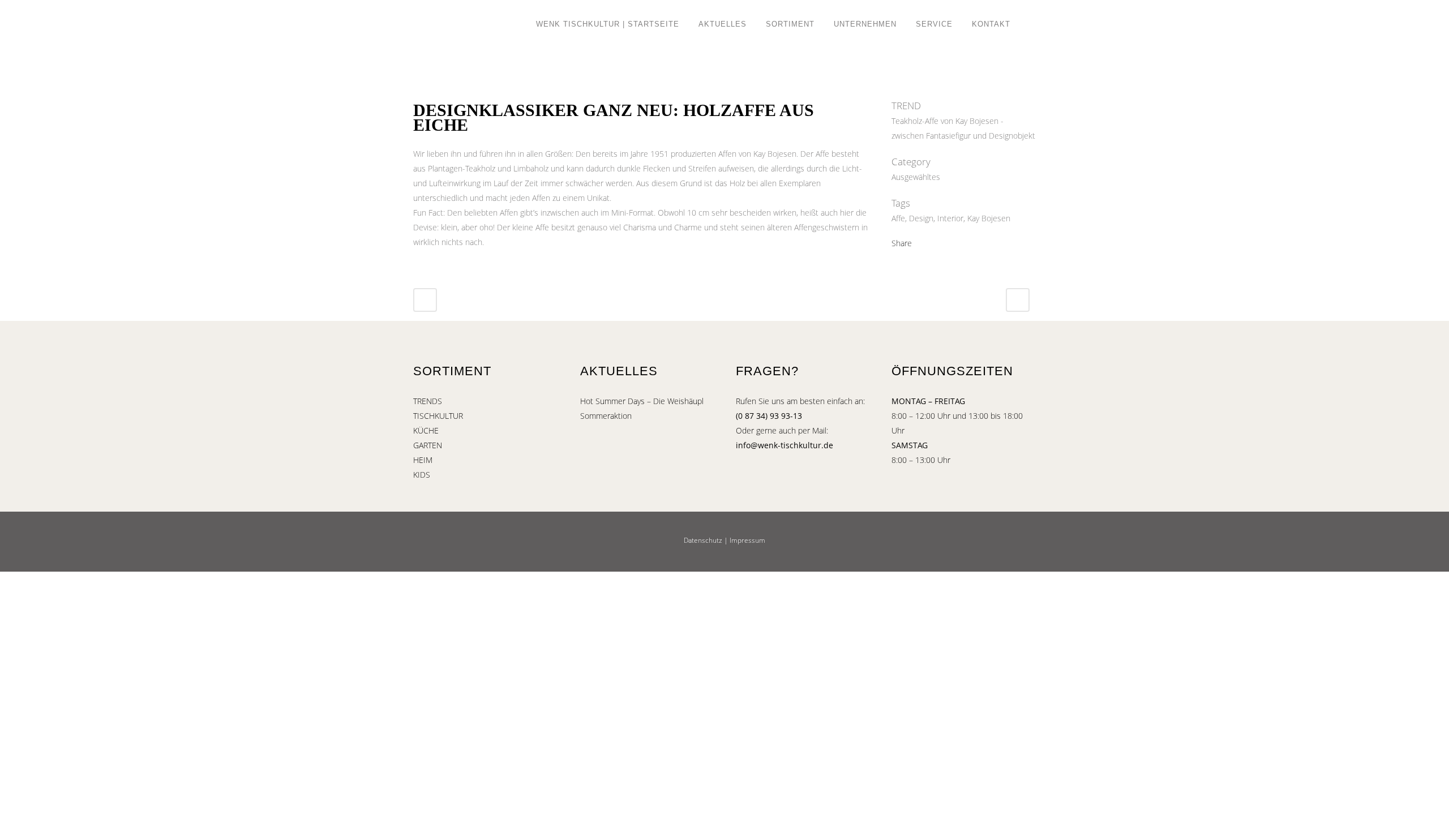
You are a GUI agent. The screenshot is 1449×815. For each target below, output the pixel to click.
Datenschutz (703, 540)
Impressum (747, 540)
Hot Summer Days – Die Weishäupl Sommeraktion (642, 408)
